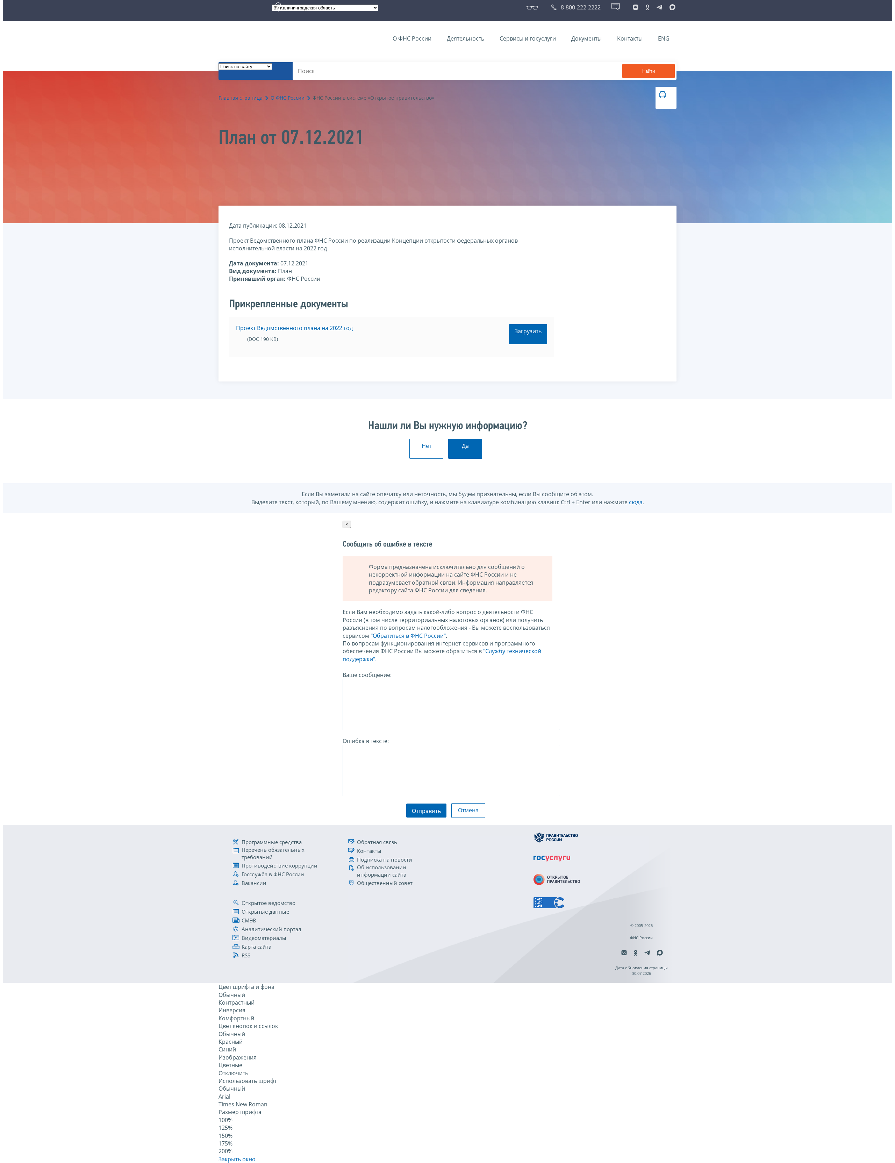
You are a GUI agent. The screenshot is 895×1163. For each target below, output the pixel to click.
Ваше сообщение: (367, 675)
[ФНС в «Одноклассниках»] (647, 7)
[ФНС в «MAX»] (671, 7)
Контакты (630, 38)
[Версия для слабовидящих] (534, 7)
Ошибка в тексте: (366, 741)
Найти (648, 71)
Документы (586, 38)
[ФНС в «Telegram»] (659, 7)
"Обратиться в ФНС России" (408, 636)
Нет (426, 446)
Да (465, 446)
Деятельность (465, 38)
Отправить (426, 811)
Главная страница (241, 97)
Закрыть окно (237, 1159)
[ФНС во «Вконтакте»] (635, 7)
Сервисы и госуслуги (528, 38)
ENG (664, 38)
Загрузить (528, 331)
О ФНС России (412, 38)
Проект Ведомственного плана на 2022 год (294, 328)
